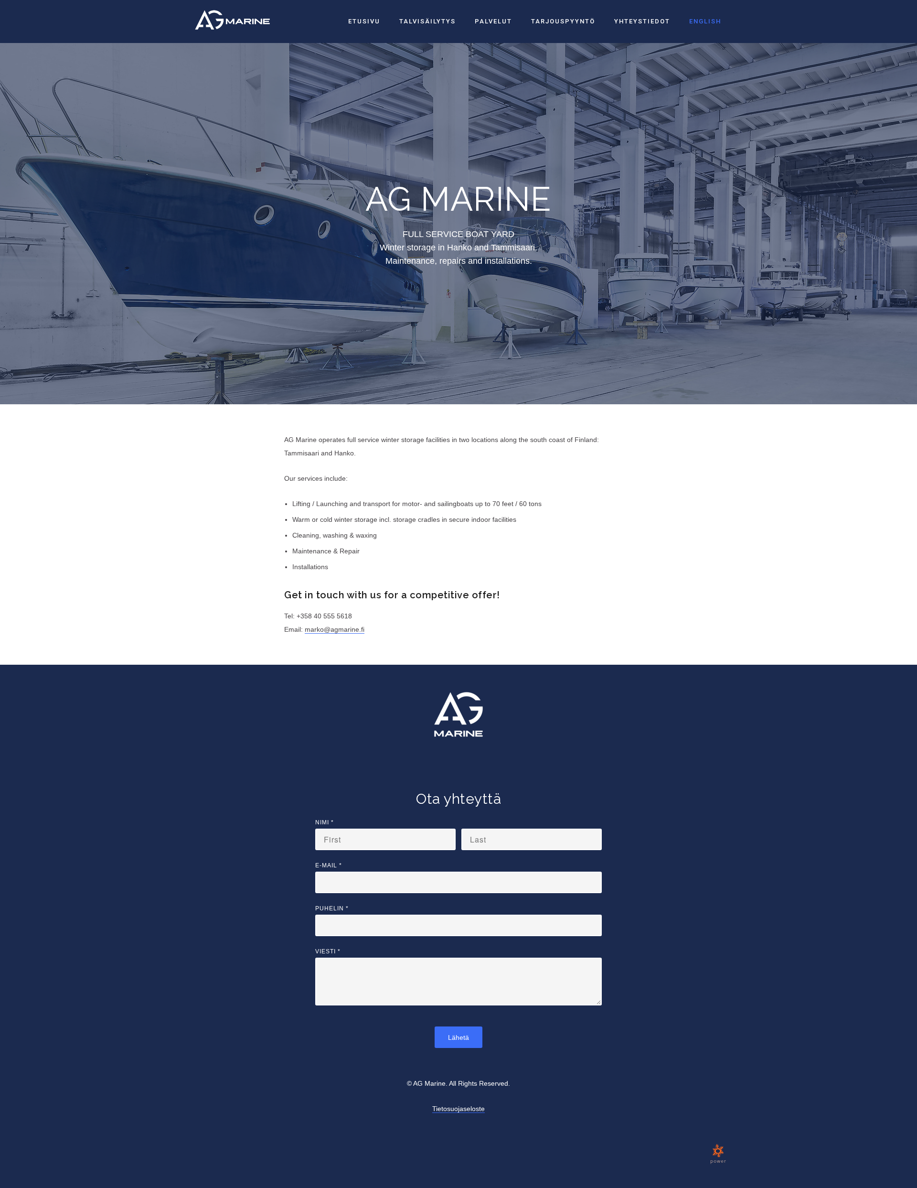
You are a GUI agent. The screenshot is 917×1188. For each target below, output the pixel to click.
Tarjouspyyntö (563, 21)
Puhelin (332, 908)
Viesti (328, 951)
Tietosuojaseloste (458, 1108)
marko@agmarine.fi (334, 629)
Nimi (324, 822)
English (705, 21)
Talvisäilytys (427, 21)
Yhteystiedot (642, 21)
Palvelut (493, 21)
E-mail (328, 865)
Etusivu (364, 21)
